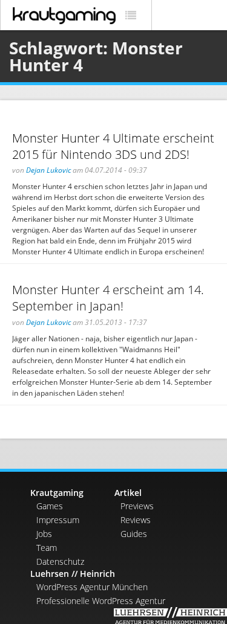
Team (46, 547)
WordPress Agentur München (92, 587)
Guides (133, 533)
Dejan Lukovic (48, 170)
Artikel (128, 492)
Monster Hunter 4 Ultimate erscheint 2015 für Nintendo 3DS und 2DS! (113, 146)
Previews (137, 506)
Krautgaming (57, 492)
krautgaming (64, 15)
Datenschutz (60, 561)
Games (49, 506)
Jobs (44, 533)
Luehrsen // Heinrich (72, 573)
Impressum (57, 520)
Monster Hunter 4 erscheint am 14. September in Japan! (108, 297)
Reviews (135, 520)
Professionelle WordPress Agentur (100, 600)
